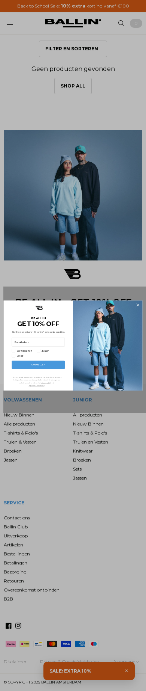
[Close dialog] (138, 305)
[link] (38, 308)
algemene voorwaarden (37, 385)
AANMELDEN (38, 365)
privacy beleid (46, 383)
